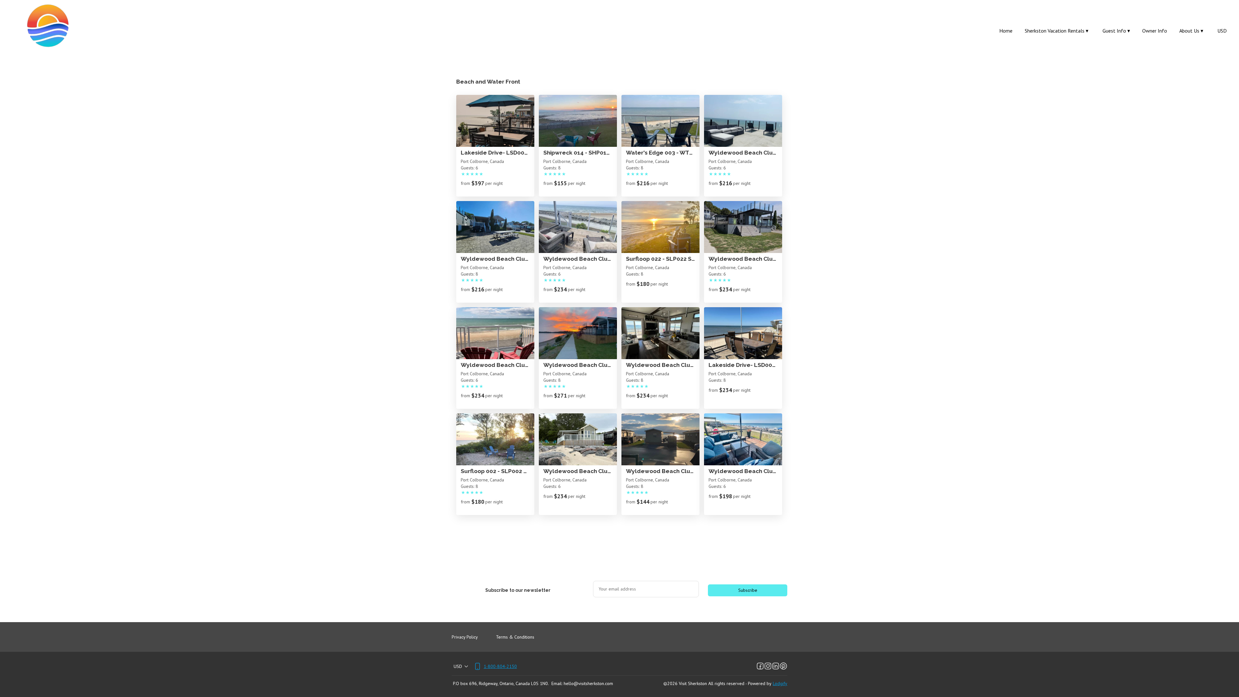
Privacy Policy (465, 637)
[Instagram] (768, 666)
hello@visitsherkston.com (588, 683)
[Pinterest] (783, 666)
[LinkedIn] (776, 666)
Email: (556, 683)
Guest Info (1116, 30)
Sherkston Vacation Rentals (1056, 30)
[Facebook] (760, 666)
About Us (1191, 30)
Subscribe (747, 590)
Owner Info (1154, 30)
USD (1222, 30)
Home (1005, 30)
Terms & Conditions (515, 637)
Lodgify (780, 683)
